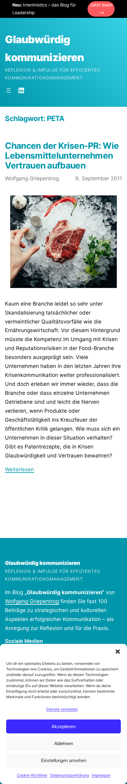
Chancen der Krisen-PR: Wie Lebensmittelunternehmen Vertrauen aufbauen (62, 156)
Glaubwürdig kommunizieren (42, 563)
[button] (118, 651)
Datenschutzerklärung (69, 775)
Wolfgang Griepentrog (32, 601)
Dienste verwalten (62, 709)
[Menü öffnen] (8, 90)
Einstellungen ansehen (63, 760)
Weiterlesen (19, 469)
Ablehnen (63, 743)
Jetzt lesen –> (101, 8)
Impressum (101, 775)
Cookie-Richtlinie (32, 775)
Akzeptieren (63, 726)
